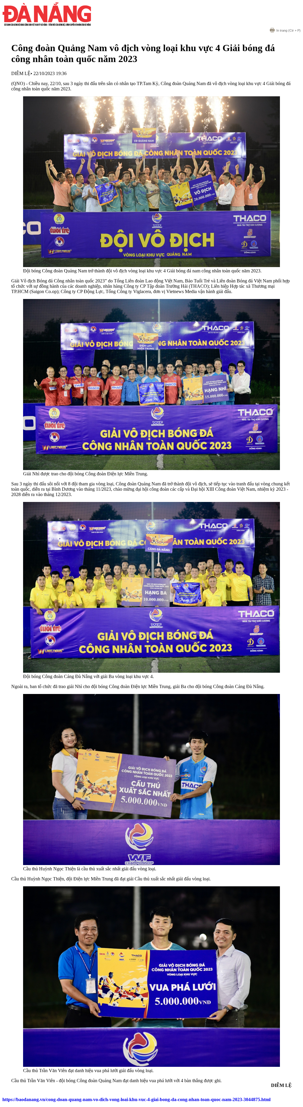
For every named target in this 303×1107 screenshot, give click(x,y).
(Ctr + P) (288, 30)
